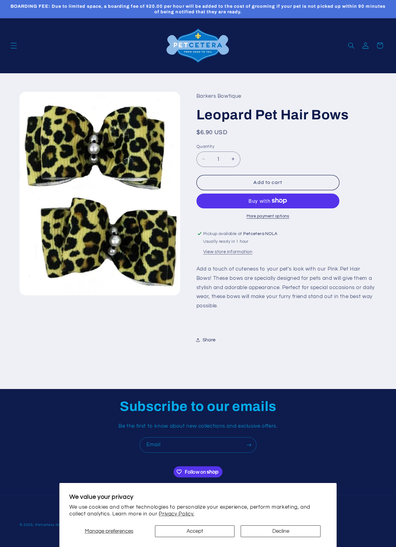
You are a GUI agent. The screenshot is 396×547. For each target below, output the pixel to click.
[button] (13, 45)
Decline (280, 531)
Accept (195, 531)
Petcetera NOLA (50, 525)
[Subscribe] (249, 444)
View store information (227, 251)
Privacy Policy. (176, 514)
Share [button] (209, 339)
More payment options (268, 216)
